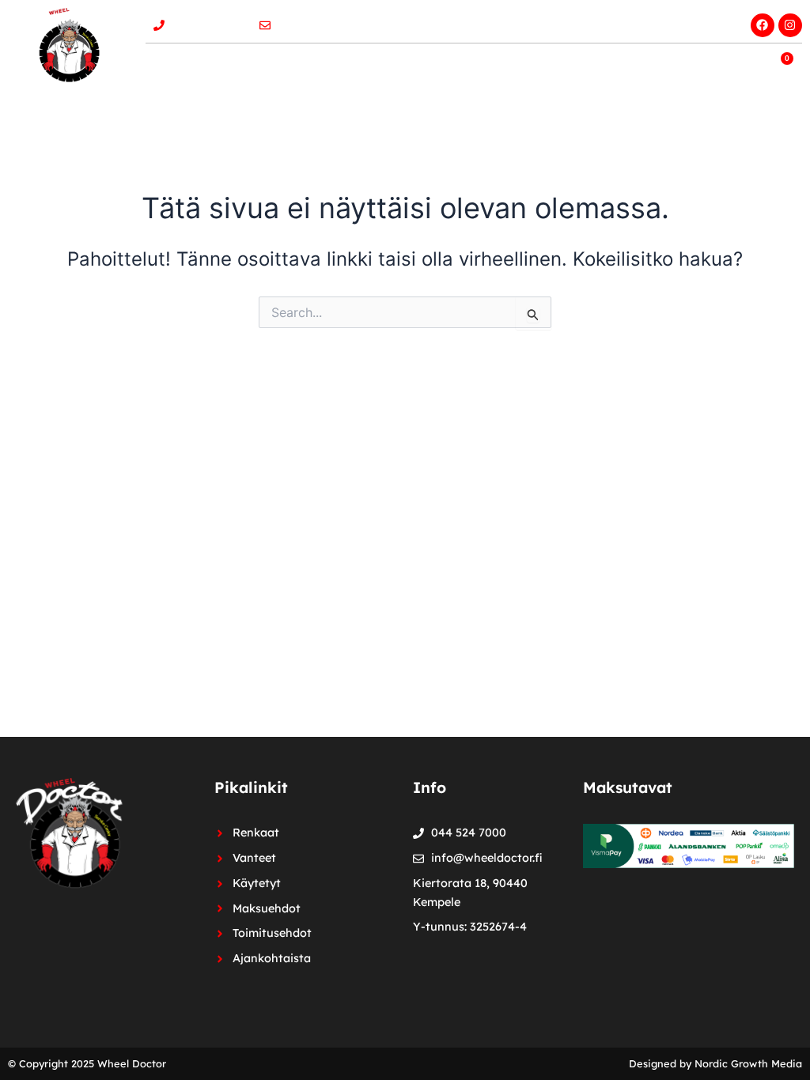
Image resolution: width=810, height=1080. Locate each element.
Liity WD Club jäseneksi (658, 20)
